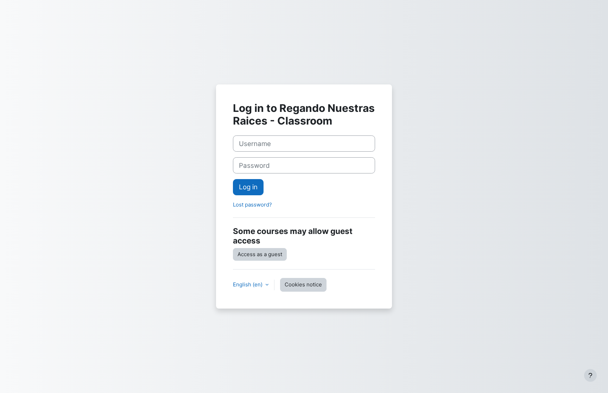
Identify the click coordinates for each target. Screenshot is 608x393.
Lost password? (252, 204)
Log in (248, 187)
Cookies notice (303, 284)
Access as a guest (260, 254)
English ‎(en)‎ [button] (248, 284)
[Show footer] (590, 375)
